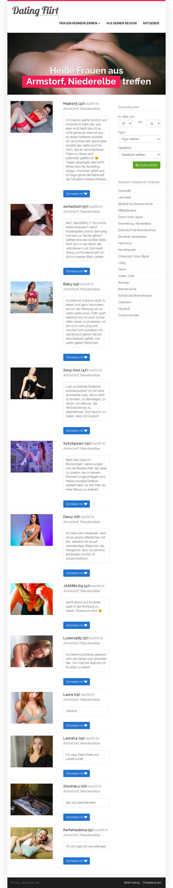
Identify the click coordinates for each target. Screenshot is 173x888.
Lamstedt (124, 197)
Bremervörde (127, 289)
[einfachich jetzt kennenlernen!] (32, 220)
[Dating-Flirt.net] (35, 10)
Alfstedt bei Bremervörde (135, 204)
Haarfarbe (124, 148)
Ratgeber (151, 23)
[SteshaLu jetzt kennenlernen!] (32, 799)
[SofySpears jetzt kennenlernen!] (32, 457)
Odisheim (124, 302)
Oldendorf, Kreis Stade (133, 256)
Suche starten (148, 165)
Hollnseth (124, 191)
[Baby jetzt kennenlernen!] (32, 297)
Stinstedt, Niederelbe (132, 236)
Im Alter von (126, 116)
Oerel (122, 269)
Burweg (123, 282)
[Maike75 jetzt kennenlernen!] (32, 117)
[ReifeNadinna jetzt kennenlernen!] (32, 843)
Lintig (122, 263)
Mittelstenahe (127, 210)
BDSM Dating (132, 882)
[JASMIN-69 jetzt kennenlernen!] (32, 599)
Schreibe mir (75, 193)
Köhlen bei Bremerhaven (135, 295)
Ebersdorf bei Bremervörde (137, 230)
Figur (121, 132)
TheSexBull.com (151, 882)
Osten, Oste (126, 276)
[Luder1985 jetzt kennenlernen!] (32, 651)
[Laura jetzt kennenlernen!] (32, 708)
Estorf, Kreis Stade (130, 217)
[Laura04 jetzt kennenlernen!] (32, 751)
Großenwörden (128, 315)
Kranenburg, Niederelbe (134, 223)
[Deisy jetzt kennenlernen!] (32, 530)
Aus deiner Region (121, 23)
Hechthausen (127, 249)
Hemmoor (125, 243)
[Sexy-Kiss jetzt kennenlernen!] (32, 383)
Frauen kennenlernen (78, 23)
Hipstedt (124, 308)
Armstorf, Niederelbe (81, 109)
